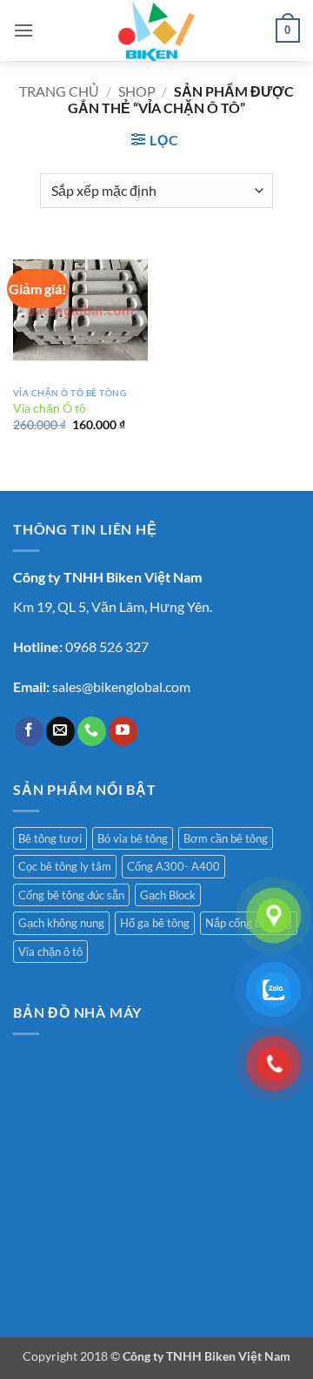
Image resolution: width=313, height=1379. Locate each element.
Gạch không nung (61, 923)
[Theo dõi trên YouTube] (123, 731)
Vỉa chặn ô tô (50, 952)
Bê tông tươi (50, 838)
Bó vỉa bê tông (132, 838)
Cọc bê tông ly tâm (64, 866)
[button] (23, 30)
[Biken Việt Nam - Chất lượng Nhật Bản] (157, 30)
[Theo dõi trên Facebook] (29, 731)
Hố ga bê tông (155, 923)
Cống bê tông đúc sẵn (71, 895)
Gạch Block (168, 895)
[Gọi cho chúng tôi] (91, 731)
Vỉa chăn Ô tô (49, 408)
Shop (137, 91)
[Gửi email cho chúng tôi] (60, 731)
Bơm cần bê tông (225, 838)
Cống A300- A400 (173, 866)
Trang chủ (59, 91)
